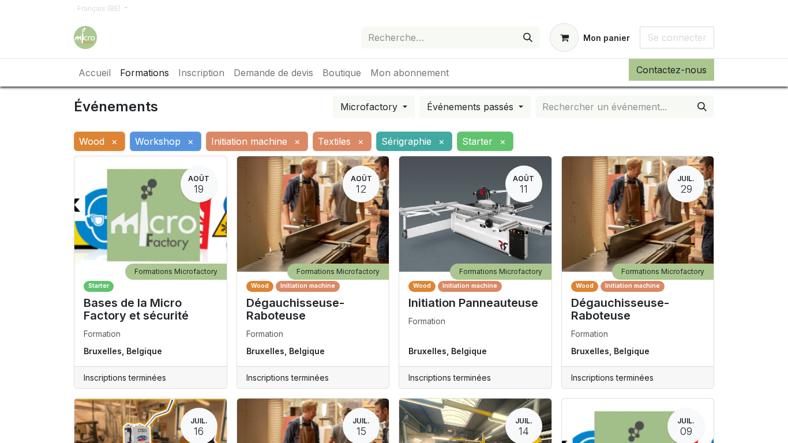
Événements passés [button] (471, 106)
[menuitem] (94, 72)
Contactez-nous (671, 70)
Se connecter (677, 37)
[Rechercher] (528, 37)
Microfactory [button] (370, 106)
